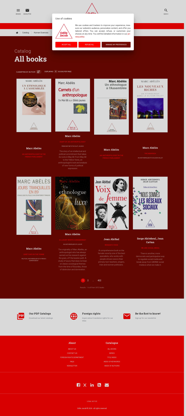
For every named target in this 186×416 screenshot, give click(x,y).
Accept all (66, 45)
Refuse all (89, 45)
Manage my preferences (116, 45)
